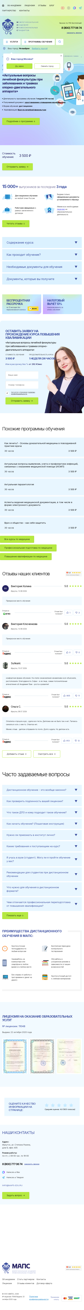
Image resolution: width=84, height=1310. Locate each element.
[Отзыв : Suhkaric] (6, 697)
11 (79, 696)
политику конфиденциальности (23, 393)
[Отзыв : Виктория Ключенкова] (6, 653)
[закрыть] (61, 56)
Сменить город (47, 66)
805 (68, 696)
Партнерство (9, 10)
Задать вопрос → (16, 1195)
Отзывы (42, 5)
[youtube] (62, 8)
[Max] (74, 8)
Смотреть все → (47, 754)
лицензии (61, 209)
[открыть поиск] (59, 42)
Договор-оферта (44, 1283)
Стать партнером (25, 1279)
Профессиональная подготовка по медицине (28, 548)
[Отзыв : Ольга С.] (6, 741)
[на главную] (3, 5)
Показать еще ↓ (15, 915)
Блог (51, 5)
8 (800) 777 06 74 (71, 27)
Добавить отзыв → (17, 754)
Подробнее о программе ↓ (21, 121)
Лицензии (29, 5)
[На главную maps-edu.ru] (20, 26)
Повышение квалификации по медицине (25, 556)
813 (68, 741)
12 (79, 741)
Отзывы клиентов (25, 1283)
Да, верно (19, 66)
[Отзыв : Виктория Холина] (6, 613)
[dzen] (68, 8)
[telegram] (80, 8)
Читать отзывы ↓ (16, 223)
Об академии (14, 5)
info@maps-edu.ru (12, 1185)
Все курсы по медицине (17, 539)
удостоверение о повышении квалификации (45, 102)
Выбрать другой (40, 48)
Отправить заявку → (17, 166)
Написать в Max (13, 1172)
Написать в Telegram (15, 1177)
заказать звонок (74, 33)
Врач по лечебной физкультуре (32, 110)
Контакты (24, 10)
